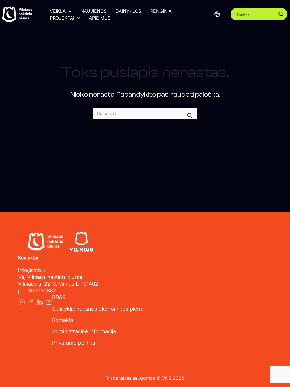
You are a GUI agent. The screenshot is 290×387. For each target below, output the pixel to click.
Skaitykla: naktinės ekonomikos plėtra (98, 309)
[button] (68, 11)
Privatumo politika (73, 343)
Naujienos (93, 11)
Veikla (58, 11)
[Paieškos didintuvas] (281, 14)
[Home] (45, 241)
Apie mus (99, 18)
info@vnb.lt (31, 270)
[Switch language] (217, 14)
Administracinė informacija (84, 331)
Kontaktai (63, 320)
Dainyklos (128, 11)
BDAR (59, 297)
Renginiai (161, 11)
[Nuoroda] (21, 302)
